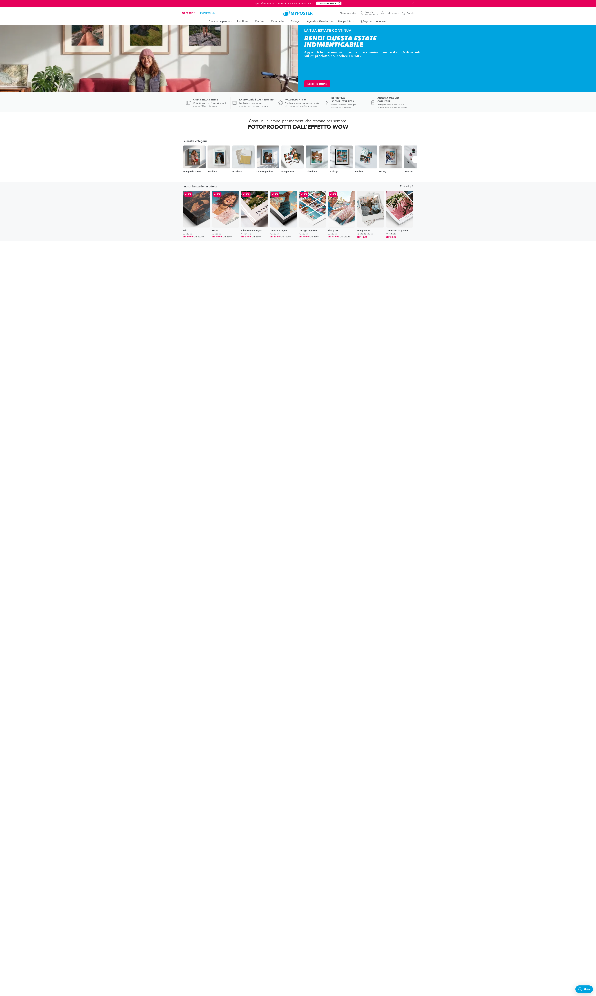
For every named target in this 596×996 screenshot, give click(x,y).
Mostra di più (406, 186)
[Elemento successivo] (416, 159)
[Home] (298, 13)
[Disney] (365, 21)
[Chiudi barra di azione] (413, 3)
